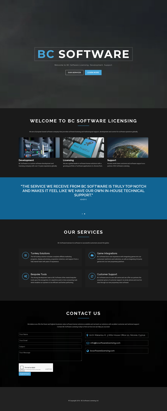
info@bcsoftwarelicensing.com (105, 343)
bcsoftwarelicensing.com (102, 351)
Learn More (93, 72)
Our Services (74, 72)
